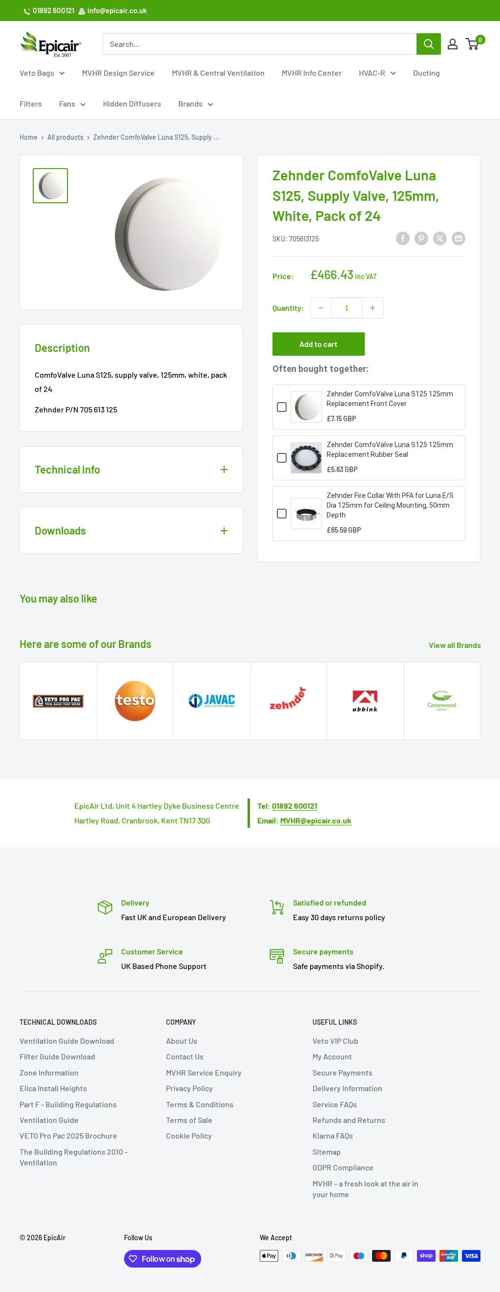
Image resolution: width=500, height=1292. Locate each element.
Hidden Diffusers (132, 103)
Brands (190, 103)
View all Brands (455, 644)
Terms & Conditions (199, 1104)
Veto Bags (37, 72)
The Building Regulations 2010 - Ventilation (73, 1157)
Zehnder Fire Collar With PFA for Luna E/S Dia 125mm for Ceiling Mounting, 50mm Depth (390, 505)
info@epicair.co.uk (117, 10)
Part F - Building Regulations (68, 1104)
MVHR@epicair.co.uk (316, 820)
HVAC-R (372, 72)
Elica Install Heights (53, 1088)
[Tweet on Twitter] (440, 237)
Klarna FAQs (332, 1135)
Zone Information (49, 1072)
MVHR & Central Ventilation (218, 72)
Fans (67, 103)
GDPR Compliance (343, 1167)
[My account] (453, 44)
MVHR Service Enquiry (204, 1072)
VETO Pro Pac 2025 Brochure (68, 1135)
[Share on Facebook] (403, 237)
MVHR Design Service (118, 72)
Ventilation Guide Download (67, 1040)
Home (29, 137)
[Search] (429, 44)
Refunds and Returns (348, 1119)
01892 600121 (53, 10)
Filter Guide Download (57, 1056)
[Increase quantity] (372, 308)
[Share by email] (458, 237)
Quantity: (288, 307)
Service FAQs (334, 1104)
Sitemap (326, 1151)
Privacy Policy (189, 1088)
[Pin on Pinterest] (421, 237)
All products (65, 137)
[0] (472, 44)
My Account (332, 1056)
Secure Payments (342, 1072)
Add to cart (318, 343)
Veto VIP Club (335, 1040)
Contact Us (185, 1056)
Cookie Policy (189, 1135)
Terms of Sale (189, 1119)
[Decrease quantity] (321, 308)
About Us (181, 1040)
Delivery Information (347, 1088)
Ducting (426, 72)
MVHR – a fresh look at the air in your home (365, 1189)
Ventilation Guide (49, 1119)
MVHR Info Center (312, 72)
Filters (31, 103)
